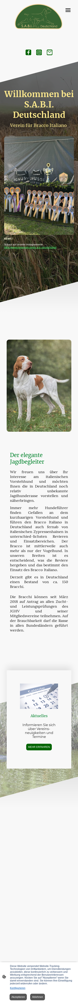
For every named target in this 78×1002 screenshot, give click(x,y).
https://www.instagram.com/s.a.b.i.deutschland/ (30, 247)
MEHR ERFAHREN (39, 747)
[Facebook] (28, 52)
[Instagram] (39, 52)
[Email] (49, 52)
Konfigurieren (17, 988)
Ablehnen (37, 997)
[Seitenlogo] (39, 17)
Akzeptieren (18, 997)
